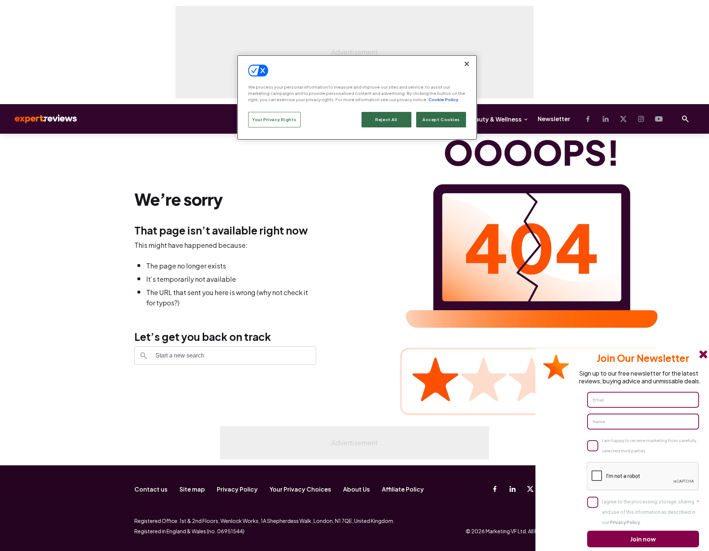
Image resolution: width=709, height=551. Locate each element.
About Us (356, 489)
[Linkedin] (605, 119)
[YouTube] (659, 119)
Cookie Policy (443, 99)
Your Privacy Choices (300, 489)
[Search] (144, 356)
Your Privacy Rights (274, 119)
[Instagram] (641, 119)
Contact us (151, 489)
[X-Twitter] (623, 119)
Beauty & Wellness (494, 119)
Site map (192, 489)
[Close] (467, 64)
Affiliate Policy (403, 489)
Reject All (386, 119)
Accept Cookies (441, 119)
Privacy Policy (237, 489)
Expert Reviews (40, 118)
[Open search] (685, 119)
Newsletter (554, 119)
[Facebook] (588, 119)
